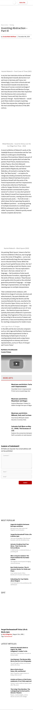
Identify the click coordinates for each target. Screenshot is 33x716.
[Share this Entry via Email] (2, 713)
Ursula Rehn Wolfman (9, 36)
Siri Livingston (7, 634)
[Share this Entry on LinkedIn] (24, 713)
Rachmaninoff (8, 636)
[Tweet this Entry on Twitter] (19, 713)
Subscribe (22, 2)
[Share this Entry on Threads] (30, 713)
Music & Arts (4, 25)
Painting (12, 25)
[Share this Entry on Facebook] (13, 713)
